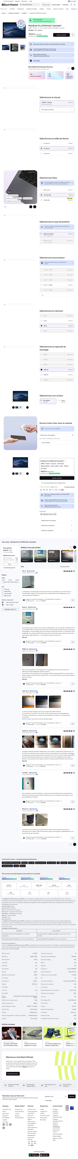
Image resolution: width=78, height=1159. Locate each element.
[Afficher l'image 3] (24, 407)
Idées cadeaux (43, 1117)
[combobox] (57, 435)
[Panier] (74, 4)
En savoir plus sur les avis (10, 567)
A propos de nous (6, 1109)
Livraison (17, 1113)
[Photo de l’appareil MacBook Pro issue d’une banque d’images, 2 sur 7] (23, 48)
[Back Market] (10, 5)
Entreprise (66, 4)
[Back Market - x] (3, 1128)
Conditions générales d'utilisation (55, 1111)
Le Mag (42, 1109)
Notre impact (5, 1113)
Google (24, 1066)
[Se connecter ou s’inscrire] (71, 4)
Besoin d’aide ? (56, 4)
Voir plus (24, 637)
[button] (21, 23)
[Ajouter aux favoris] (72, 35)
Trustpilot (4, 1119)
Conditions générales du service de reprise (58, 1121)
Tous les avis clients (45, 1115)
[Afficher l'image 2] (20, 407)
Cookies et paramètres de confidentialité (56, 1126)
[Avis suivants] (74, 844)
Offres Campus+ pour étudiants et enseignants (32, 1123)
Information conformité (69, 486)
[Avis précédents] (70, 844)
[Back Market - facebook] (10, 1124)
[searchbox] (31, 4)
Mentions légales (57, 1136)
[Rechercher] (21, 4)
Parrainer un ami (31, 1109)
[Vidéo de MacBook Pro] (14, 48)
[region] (51, 75)
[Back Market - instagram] (3, 1124)
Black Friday (43, 1119)
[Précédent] (13, 407)
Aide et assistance (19, 1111)
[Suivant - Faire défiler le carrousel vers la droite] (72, 68)
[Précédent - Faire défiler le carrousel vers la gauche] (68, 68)
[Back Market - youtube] (7, 1124)
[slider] (3, 582)
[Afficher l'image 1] (16, 407)
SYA (52, 486)
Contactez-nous (19, 1109)
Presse (4, 1111)
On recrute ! (5, 1122)
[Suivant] (27, 407)
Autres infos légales (57, 1134)
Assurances (30, 1115)
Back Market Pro (31, 1135)
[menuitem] (20, 9)
